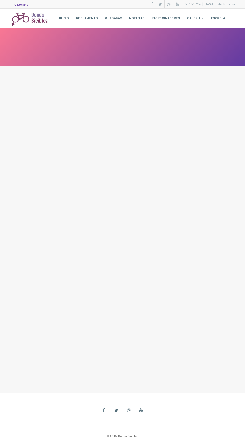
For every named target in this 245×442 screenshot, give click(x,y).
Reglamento (87, 18)
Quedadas (113, 18)
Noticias (137, 18)
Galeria (193, 18)
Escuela (218, 18)
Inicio (64, 18)
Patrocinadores (166, 18)
